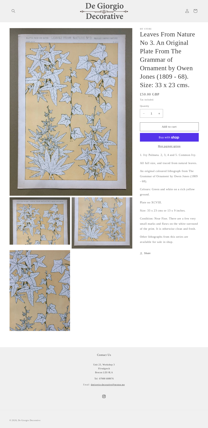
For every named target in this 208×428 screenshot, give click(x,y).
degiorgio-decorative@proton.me (108, 384)
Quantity (144, 106)
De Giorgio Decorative (29, 420)
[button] (13, 11)
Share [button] (147, 253)
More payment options (169, 146)
